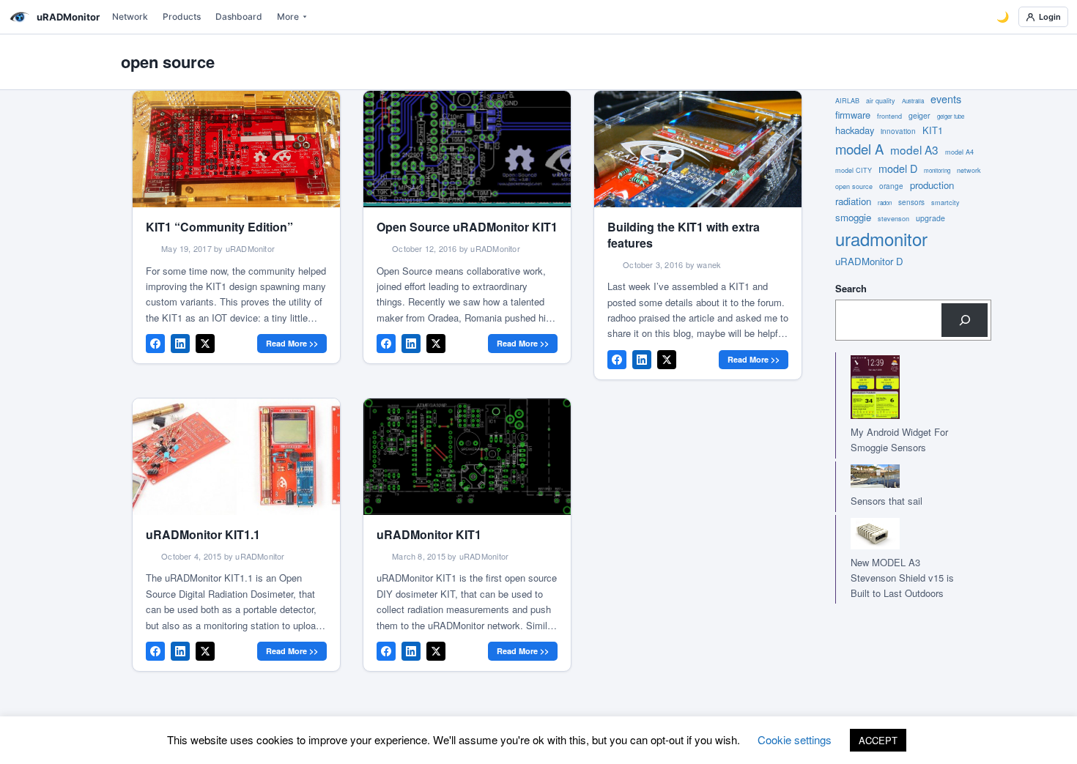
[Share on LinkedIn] (180, 343)
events (945, 98)
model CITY (853, 170)
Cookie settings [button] (795, 739)
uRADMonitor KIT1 (429, 534)
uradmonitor (881, 238)
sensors (911, 202)
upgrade (930, 217)
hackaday (854, 130)
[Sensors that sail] (899, 476)
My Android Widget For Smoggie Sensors (899, 439)
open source (854, 186)
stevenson (893, 218)
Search (851, 288)
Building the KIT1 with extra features (683, 234)
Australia (913, 101)
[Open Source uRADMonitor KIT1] (467, 149)
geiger (919, 115)
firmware (852, 115)
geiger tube (950, 116)
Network (130, 16)
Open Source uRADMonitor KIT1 (467, 226)
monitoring (937, 170)
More (288, 16)
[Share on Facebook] (155, 343)
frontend (889, 116)
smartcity (945, 202)
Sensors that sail (886, 501)
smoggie (853, 217)
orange (891, 186)
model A (859, 148)
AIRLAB (847, 100)
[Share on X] (205, 343)
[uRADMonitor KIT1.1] (236, 456)
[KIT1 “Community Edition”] (236, 149)
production (932, 185)
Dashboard (238, 16)
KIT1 (932, 130)
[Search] (964, 319)
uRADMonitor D (869, 261)
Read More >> (292, 343)
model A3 (914, 149)
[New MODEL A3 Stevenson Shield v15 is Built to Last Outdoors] (899, 533)
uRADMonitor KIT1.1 (203, 534)
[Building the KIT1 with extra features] (698, 149)
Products (182, 16)
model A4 (959, 152)
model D (897, 168)
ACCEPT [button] (878, 740)
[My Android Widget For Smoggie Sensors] (899, 387)
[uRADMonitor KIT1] (467, 456)
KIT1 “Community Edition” (219, 226)
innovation (898, 131)
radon (885, 203)
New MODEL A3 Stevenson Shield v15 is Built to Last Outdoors (902, 577)
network (969, 170)
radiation (853, 201)
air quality (880, 100)
